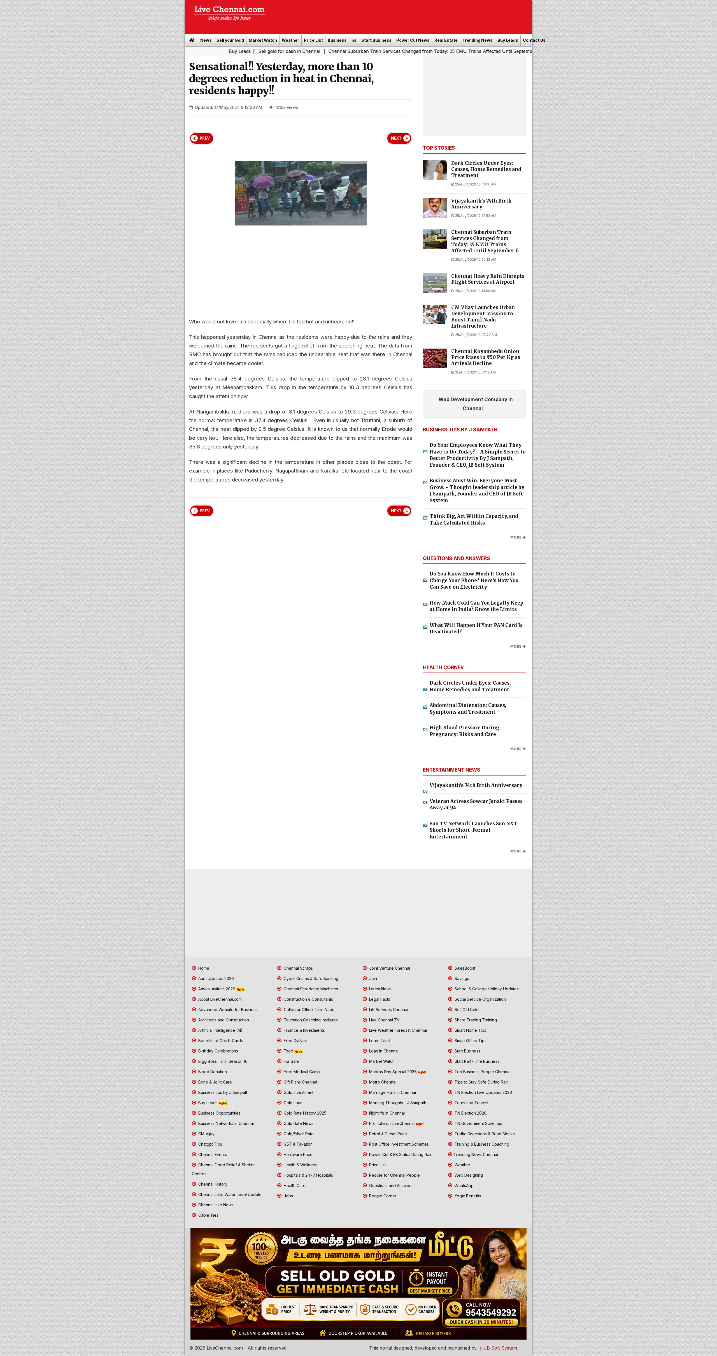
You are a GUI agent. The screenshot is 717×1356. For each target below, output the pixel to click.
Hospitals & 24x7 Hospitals (308, 1175)
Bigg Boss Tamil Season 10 (222, 1061)
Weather (290, 40)
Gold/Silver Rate (298, 1133)
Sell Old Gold (466, 1009)
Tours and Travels (470, 1102)
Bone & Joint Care (214, 1082)
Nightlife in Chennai (386, 1113)
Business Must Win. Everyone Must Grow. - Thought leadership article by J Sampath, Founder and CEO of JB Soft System (477, 491)
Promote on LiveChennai (392, 1123)
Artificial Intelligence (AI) (220, 1030)
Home (203, 968)
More (516, 537)
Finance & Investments (304, 1030)
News (206, 40)
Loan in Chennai (383, 1051)
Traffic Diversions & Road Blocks (484, 1133)
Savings (461, 978)
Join (372, 978)
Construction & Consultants (308, 999)
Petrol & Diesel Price (387, 1133)
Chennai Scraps (298, 968)
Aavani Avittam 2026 (216, 988)
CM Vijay (206, 1133)
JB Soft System (500, 1348)
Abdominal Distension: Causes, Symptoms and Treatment (468, 708)
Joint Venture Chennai (389, 968)
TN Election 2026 (469, 1113)
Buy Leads (507, 40)
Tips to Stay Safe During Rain (481, 1082)
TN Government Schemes (477, 1123)
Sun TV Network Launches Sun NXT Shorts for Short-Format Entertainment (473, 830)
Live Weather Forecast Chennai (397, 1030)
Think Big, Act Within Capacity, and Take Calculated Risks (474, 519)
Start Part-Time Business (476, 1061)
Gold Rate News (298, 1123)
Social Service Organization (479, 999)
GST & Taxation (298, 1144)
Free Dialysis (295, 1040)
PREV (205, 138)
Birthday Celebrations (217, 1051)
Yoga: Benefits (467, 1195)
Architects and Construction (223, 1019)
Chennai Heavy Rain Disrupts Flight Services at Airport (487, 279)
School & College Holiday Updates (486, 988)
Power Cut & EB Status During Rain (400, 1154)
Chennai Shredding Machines (310, 988)
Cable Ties (207, 1215)
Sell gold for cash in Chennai (201, 51)
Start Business (376, 40)
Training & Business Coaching (481, 1144)
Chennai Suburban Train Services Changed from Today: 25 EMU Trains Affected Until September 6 (347, 51)
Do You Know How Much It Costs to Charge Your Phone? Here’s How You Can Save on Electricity (474, 580)
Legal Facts (379, 999)
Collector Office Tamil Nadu (308, 1009)
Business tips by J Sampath (222, 1092)
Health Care (294, 1185)
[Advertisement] (402, 15)
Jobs (288, 1195)
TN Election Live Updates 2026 (482, 1092)
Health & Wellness (300, 1164)
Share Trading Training (475, 1019)
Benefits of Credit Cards (220, 1040)
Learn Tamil (379, 1040)
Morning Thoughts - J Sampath (397, 1102)
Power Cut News (413, 40)
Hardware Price (298, 1154)
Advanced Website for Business (227, 1009)
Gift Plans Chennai (300, 1082)
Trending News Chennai (475, 1154)
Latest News (380, 988)
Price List (313, 40)
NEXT (396, 138)
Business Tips (342, 40)
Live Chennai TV (384, 1019)
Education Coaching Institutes (310, 1019)
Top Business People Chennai (481, 1071)
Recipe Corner (382, 1195)
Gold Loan (292, 1102)
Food (288, 1051)
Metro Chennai (382, 1082)
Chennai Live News (215, 1204)
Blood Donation (212, 1071)
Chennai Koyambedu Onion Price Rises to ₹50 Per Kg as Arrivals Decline (485, 358)
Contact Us (534, 40)
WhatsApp (463, 1185)
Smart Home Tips (469, 1030)
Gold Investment (298, 1092)
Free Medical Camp (301, 1071)
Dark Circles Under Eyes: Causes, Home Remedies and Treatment (486, 169)
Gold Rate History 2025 (304, 1113)
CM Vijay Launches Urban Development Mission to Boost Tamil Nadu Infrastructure (483, 317)
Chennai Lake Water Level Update (229, 1194)
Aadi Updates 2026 (215, 978)
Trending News (477, 40)
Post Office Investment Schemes (398, 1144)
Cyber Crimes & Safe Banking (310, 978)
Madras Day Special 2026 (393, 1071)
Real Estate (446, 40)
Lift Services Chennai (388, 1009)
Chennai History (212, 1184)
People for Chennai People (394, 1175)
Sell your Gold (230, 40)
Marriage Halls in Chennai (392, 1092)
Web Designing (468, 1175)
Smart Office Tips (469, 1040)
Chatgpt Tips (209, 1144)
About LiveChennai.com (219, 999)
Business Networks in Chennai (225, 1123)
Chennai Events (212, 1154)
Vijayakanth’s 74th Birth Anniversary (481, 204)
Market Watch (263, 40)
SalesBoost (464, 968)
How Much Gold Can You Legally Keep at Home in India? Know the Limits (476, 606)
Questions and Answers (390, 1185)
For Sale (291, 1061)
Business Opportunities (219, 1113)
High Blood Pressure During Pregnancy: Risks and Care (464, 731)
